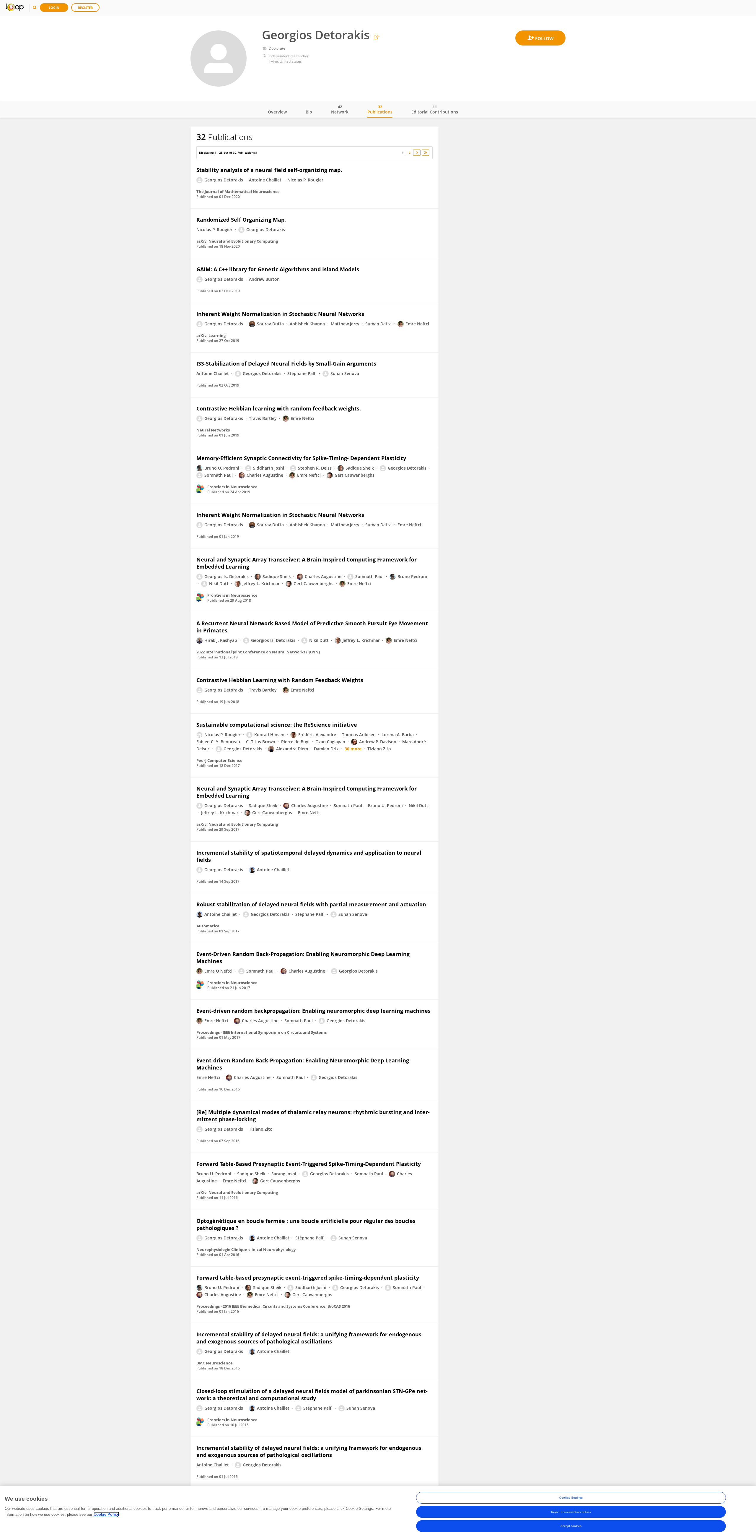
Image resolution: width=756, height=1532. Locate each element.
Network (339, 109)
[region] (378, 1509)
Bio (309, 112)
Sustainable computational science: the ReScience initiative (276, 724)
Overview (277, 112)
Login (54, 7)
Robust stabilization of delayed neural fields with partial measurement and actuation (311, 904)
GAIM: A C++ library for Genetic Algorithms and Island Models (277, 269)
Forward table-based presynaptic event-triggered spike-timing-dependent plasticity (307, 1277)
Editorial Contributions (434, 109)
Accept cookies (571, 1526)
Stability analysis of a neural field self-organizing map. (269, 169)
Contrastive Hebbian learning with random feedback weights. (278, 408)
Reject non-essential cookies (571, 1511)
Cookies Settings (571, 1497)
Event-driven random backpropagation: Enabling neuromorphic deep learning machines (313, 1010)
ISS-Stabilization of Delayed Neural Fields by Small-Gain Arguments (286, 363)
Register (85, 7)
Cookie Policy (106, 1514)
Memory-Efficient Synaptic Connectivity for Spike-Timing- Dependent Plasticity (301, 458)
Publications (379, 109)
